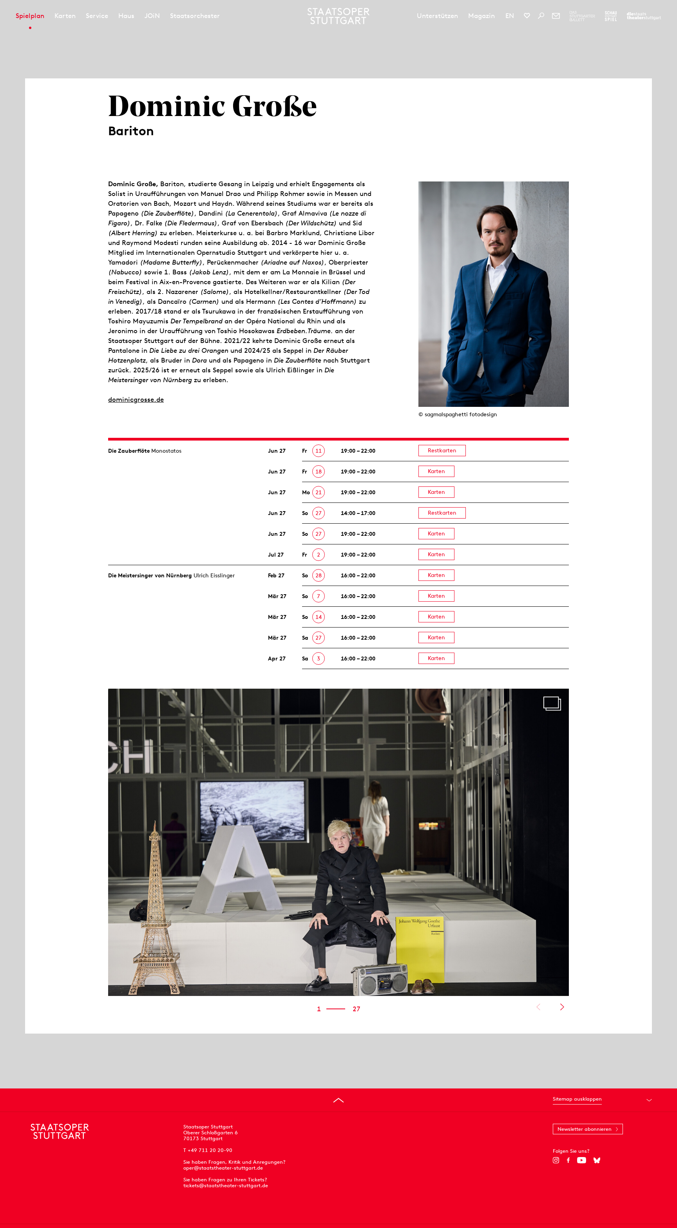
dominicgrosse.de (136, 399)
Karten (65, 15)
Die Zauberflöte (129, 450)
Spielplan (30, 15)
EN (509, 15)
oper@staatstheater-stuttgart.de (223, 1168)
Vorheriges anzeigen (538, 1006)
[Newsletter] (556, 16)
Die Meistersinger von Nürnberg (150, 575)
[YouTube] (581, 1160)
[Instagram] (556, 1160)
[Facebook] (568, 1160)
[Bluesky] (597, 1160)
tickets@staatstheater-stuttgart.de (225, 1185)
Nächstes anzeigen (562, 1006)
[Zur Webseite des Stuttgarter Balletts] (582, 16)
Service (97, 15)
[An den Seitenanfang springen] (338, 1100)
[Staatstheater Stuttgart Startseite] (339, 16)
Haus (126, 15)
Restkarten (442, 450)
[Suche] (541, 16)
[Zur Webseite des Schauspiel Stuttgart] (611, 16)
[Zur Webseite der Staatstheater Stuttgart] (643, 16)
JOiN (152, 15)
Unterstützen (437, 15)
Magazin (481, 15)
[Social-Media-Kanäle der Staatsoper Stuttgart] (527, 16)
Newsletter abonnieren (585, 1129)
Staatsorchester (195, 15)
